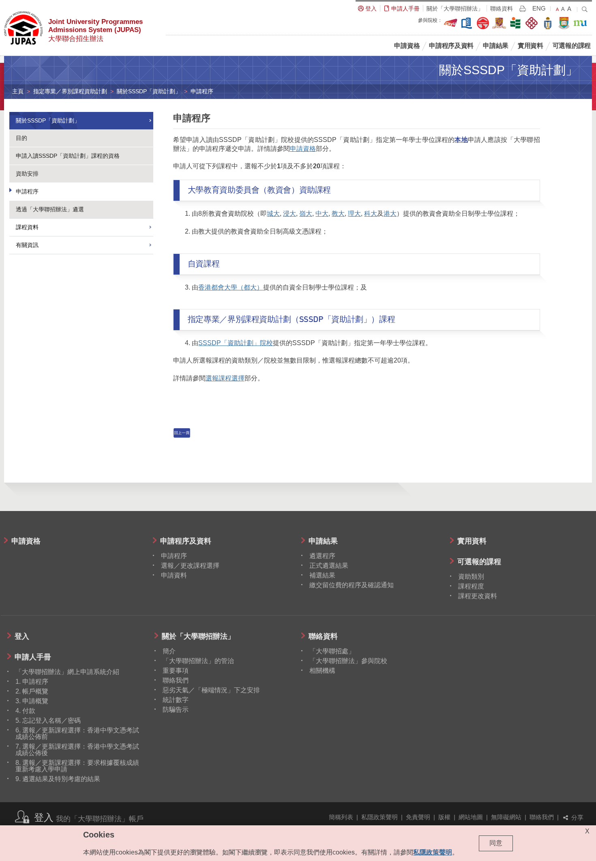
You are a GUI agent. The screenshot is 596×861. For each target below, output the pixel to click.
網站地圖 (471, 817)
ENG (539, 8)
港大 (390, 213)
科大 (370, 213)
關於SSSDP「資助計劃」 (149, 91)
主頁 (18, 91)
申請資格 (303, 148)
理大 (354, 213)
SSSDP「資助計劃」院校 (235, 342)
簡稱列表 (341, 817)
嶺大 (305, 213)
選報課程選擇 (225, 378)
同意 (495, 843)
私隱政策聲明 (379, 817)
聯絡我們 (542, 817)
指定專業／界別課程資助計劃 (70, 91)
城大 (273, 213)
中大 (321, 213)
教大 (338, 213)
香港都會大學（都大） (230, 287)
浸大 (289, 213)
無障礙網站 (506, 817)
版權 (444, 817)
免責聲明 (418, 817)
